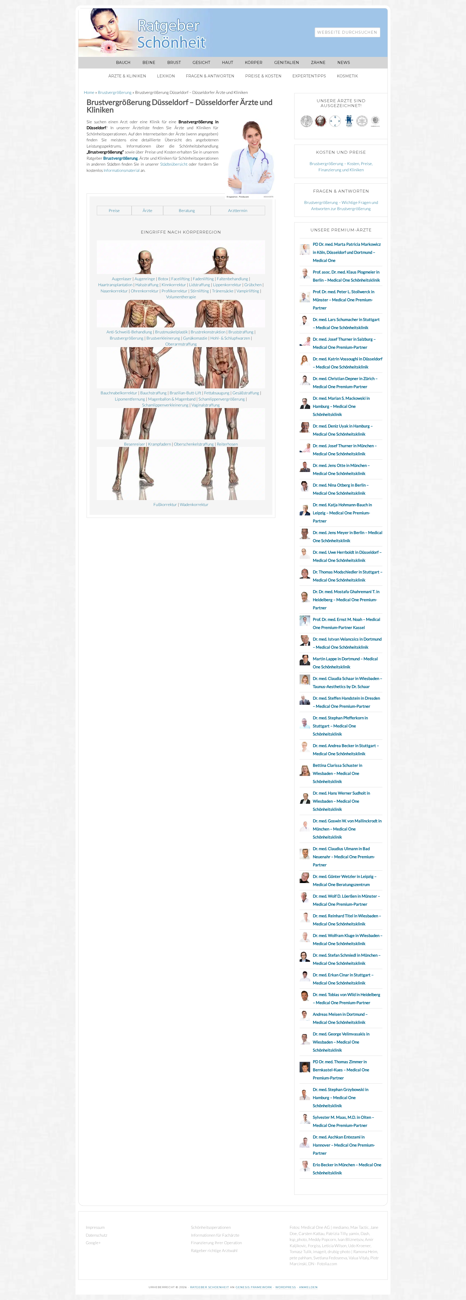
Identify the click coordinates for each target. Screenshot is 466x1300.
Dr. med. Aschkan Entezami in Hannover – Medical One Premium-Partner (344, 1144)
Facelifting (180, 278)
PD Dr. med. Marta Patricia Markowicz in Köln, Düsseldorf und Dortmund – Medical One (347, 252)
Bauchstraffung (153, 392)
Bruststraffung (240, 331)
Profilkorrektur (174, 290)
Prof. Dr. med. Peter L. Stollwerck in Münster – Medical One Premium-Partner (343, 299)
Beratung (187, 210)
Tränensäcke (223, 290)
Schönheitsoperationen (211, 1227)
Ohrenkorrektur (145, 290)
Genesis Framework (254, 1287)
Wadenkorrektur (194, 504)
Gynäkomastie (195, 338)
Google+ (93, 1242)
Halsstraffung (147, 284)
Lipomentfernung (130, 398)
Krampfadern (159, 444)
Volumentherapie (181, 296)
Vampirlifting (248, 290)
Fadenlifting (203, 278)
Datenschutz (96, 1235)
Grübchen (253, 284)
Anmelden (308, 1287)
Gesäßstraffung (245, 392)
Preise (114, 210)
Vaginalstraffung (205, 404)
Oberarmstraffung (181, 343)
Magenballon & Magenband (172, 398)
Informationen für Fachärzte (215, 1235)
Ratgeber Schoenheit (209, 1287)
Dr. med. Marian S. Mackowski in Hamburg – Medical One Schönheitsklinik (341, 406)
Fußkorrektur (165, 504)
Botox (163, 278)
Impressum (95, 1227)
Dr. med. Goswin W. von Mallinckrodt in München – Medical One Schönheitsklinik (347, 828)
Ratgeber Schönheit (148, 32)
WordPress (285, 1287)
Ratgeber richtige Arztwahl (214, 1250)
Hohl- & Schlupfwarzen (230, 338)
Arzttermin (237, 210)
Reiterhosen (227, 444)
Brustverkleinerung (163, 338)
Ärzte (147, 210)
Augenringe (145, 278)
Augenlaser (122, 278)
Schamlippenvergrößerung (221, 398)
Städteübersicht (173, 164)
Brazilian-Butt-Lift (185, 392)
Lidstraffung (199, 284)
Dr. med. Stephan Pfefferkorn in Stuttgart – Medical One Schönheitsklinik (340, 725)
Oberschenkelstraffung (194, 444)
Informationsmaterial (122, 170)
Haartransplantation (115, 284)
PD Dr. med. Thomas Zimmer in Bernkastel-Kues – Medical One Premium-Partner (341, 1069)
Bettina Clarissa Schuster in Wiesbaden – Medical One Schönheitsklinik (337, 773)
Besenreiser (134, 444)
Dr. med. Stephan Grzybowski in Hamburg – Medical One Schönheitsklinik (340, 1097)
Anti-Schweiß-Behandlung (129, 331)
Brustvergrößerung (120, 158)
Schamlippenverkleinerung (165, 404)
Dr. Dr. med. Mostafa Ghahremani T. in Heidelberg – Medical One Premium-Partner (346, 599)
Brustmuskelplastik (171, 331)
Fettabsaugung (216, 392)
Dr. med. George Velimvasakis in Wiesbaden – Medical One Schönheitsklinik (341, 1041)
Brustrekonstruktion (208, 331)
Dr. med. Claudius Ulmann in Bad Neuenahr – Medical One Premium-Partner (344, 856)
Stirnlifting (199, 290)
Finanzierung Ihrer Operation (216, 1242)
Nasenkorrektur (114, 290)
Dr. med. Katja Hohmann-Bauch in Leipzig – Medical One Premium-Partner (342, 512)
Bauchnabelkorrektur (119, 392)
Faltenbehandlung (232, 278)
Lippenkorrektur (227, 284)
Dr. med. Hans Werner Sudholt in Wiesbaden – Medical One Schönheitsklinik (341, 801)
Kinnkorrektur (174, 284)
